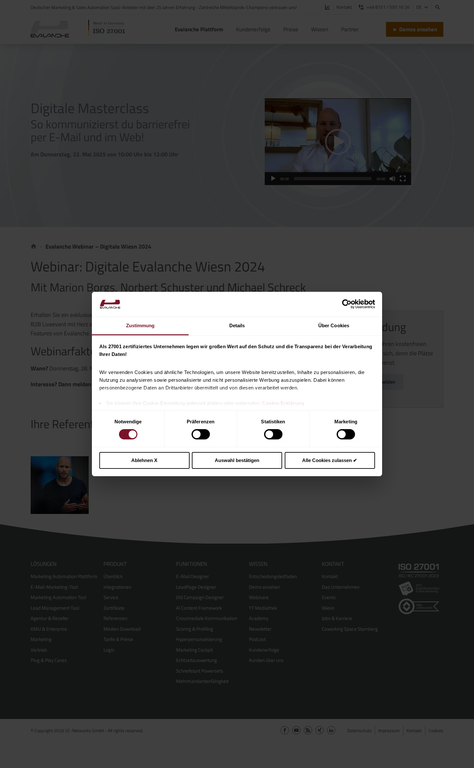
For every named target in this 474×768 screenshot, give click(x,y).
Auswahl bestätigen (237, 460)
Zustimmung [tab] (140, 325)
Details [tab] (237, 325)
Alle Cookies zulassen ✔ (329, 460)
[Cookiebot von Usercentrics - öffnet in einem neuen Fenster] (347, 304)
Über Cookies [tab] (333, 325)
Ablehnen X (144, 460)
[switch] (201, 434)
